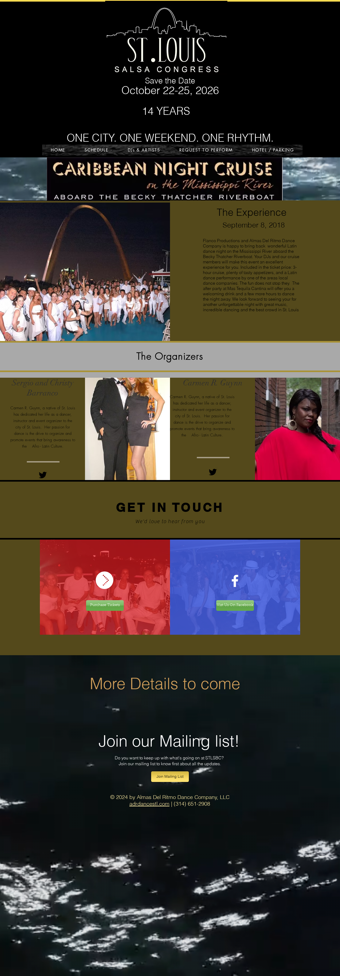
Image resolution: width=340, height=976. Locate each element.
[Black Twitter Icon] (42, 475)
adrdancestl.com (149, 803)
